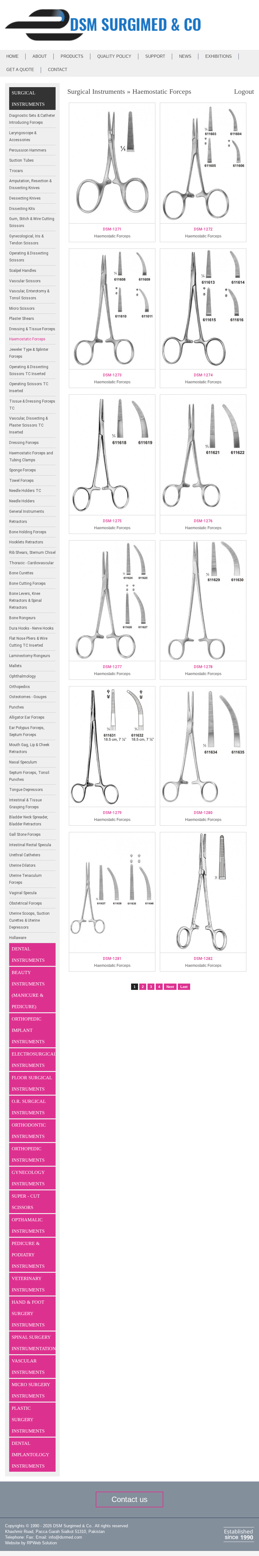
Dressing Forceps (24, 442)
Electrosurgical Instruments (34, 1059)
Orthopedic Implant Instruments (28, 1030)
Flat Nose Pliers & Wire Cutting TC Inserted (28, 642)
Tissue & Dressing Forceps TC (32, 404)
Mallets (15, 666)
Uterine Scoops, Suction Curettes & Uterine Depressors (29, 920)
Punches (16, 707)
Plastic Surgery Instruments (28, 1419)
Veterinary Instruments (28, 1284)
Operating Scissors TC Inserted (28, 387)
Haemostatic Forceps (27, 339)
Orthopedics (19, 687)
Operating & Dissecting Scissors (28, 256)
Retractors (18, 521)
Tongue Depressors (26, 789)
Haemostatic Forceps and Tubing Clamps (31, 456)
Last (184, 987)
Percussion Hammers (27, 150)
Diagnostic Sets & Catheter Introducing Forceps (32, 119)
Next (170, 987)
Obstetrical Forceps (25, 903)
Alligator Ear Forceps (27, 717)
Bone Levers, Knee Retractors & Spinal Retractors (25, 600)
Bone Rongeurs (22, 618)
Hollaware (17, 938)
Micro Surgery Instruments (31, 1390)
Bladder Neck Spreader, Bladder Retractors (28, 820)
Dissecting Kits (22, 208)
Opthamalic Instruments (28, 1225)
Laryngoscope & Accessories (22, 136)
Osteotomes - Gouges (28, 697)
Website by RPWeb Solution (31, 1543)
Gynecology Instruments (28, 1178)
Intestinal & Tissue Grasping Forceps (25, 803)
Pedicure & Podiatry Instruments (28, 1255)
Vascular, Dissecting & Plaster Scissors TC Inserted (28, 425)
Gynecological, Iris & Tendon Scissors (26, 239)
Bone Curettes (21, 573)
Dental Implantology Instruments (30, 1455)
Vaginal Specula (23, 893)
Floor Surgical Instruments (32, 1083)
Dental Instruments (28, 954)
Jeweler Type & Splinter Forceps (28, 353)
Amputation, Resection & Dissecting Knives (30, 184)
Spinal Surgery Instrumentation (34, 1343)
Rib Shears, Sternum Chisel (32, 552)
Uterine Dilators (22, 865)
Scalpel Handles (22, 270)
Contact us (129, 1499)
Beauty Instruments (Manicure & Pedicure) (28, 989)
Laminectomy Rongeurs (29, 656)
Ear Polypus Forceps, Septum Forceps (27, 731)
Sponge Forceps (22, 470)
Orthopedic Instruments (28, 1154)
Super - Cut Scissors (26, 1202)
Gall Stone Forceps (25, 834)
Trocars (16, 171)
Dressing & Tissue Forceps (32, 329)
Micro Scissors (22, 308)
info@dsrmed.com (65, 1537)
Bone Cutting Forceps (27, 583)
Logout (244, 91)
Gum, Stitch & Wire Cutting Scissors (31, 222)
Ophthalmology (22, 676)
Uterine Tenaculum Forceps (25, 879)
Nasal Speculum (23, 762)
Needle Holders (22, 501)
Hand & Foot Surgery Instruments (28, 1313)
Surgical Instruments (28, 98)
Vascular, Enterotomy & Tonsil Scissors (29, 294)
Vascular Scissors (25, 281)
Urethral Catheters (24, 855)
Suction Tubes (21, 160)
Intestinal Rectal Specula (30, 845)
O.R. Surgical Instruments (29, 1107)
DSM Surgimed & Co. (73, 1525)
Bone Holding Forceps (27, 532)
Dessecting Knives (25, 198)
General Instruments (26, 511)
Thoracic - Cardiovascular (31, 563)
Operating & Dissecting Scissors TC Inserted (28, 370)
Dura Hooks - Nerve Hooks (31, 628)
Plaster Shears (21, 318)
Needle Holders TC (25, 490)
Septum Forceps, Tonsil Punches (29, 776)
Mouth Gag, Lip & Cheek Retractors (29, 748)
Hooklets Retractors (26, 542)
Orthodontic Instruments (29, 1130)
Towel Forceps (21, 480)
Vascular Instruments (28, 1366)
